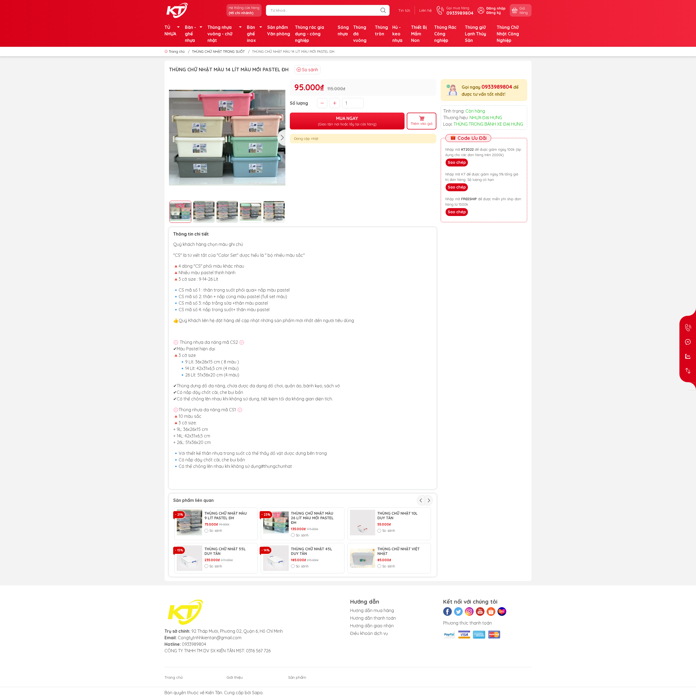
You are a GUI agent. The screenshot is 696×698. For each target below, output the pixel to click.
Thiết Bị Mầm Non (419, 33)
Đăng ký (493, 12)
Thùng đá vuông (359, 33)
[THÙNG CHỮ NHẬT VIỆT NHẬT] (362, 558)
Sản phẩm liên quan (193, 500)
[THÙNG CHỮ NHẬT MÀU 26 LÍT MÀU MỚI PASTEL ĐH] (276, 522)
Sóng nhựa (343, 30)
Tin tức (404, 10)
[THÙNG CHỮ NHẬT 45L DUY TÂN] (276, 558)
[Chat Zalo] (688, 356)
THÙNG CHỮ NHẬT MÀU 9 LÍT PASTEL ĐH (225, 515)
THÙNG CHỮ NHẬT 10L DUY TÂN (397, 515)
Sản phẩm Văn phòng (278, 30)
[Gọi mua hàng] (688, 327)
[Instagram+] (469, 611)
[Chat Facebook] (688, 342)
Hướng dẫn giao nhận (372, 625)
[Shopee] (491, 611)
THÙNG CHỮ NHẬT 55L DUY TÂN (225, 551)
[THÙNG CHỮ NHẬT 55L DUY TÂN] (189, 558)
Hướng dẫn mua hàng (372, 610)
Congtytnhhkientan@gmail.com (209, 637)
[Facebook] (447, 611)
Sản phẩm (297, 677)
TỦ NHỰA (170, 30)
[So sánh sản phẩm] (688, 371)
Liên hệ (425, 10)
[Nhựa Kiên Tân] (177, 10)
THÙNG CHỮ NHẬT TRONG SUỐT (218, 51)
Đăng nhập (495, 8)
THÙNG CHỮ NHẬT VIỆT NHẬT (398, 551)
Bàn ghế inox (251, 33)
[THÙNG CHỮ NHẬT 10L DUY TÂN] (362, 522)
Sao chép (457, 162)
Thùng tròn (381, 30)
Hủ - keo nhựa (397, 33)
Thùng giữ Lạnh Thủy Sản (475, 33)
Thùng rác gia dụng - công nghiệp (309, 33)
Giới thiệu (234, 677)
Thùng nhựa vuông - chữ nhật (219, 33)
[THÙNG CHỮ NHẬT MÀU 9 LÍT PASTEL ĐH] (189, 522)
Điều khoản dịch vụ (369, 633)
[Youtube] (480, 611)
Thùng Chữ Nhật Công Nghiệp (508, 33)
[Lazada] (502, 611)
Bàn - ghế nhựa (190, 33)
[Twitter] (458, 611)
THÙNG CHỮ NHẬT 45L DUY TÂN (311, 551)
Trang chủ (177, 51)
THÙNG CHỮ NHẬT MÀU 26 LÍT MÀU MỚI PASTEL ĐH (312, 518)
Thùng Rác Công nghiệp (445, 33)
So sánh (310, 69)
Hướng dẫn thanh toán (373, 618)
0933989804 (496, 86)
